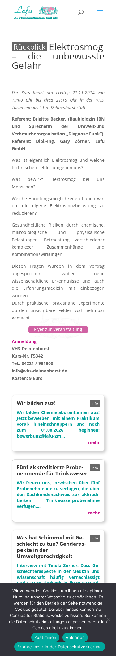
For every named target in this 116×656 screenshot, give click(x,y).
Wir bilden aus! (36, 402)
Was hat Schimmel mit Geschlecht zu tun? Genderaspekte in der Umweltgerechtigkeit (51, 547)
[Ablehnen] (108, 619)
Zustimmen (45, 637)
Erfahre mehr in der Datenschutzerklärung (59, 646)
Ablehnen (75, 637)
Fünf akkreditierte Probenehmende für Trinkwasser (52, 470)
